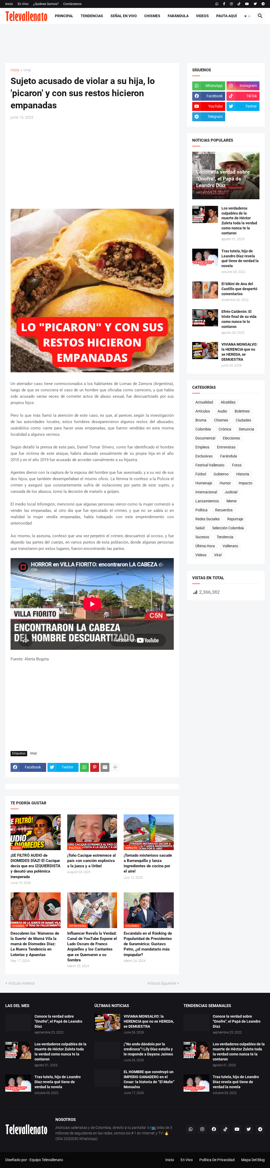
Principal (64, 16)
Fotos (237, 465)
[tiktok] (239, 4)
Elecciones (231, 438)
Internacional (206, 492)
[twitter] (255, 4)
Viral (27, 70)
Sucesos (202, 537)
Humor (225, 483)
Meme (231, 501)
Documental (205, 438)
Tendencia (225, 537)
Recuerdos (224, 510)
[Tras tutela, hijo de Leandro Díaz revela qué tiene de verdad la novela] (205, 257)
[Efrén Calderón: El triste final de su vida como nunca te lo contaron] (205, 317)
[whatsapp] (216, 4)
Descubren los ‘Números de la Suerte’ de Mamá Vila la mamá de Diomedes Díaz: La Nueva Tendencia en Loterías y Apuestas (35, 944)
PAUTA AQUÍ (226, 16)
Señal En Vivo (123, 16)
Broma (200, 420)
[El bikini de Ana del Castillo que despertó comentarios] (205, 290)
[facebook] (213, 1129)
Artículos (202, 411)
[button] (247, 16)
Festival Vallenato (209, 465)
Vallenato (230, 546)
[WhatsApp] (84, 767)
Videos (202, 16)
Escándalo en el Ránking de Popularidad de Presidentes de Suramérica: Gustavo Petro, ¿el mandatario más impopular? (148, 944)
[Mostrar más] (115, 767)
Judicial (231, 492)
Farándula (178, 16)
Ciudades (243, 420)
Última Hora (205, 546)
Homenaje (203, 483)
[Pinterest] (94, 767)
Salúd (200, 528)
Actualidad (204, 402)
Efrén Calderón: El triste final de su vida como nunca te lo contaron (239, 319)
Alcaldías (228, 402)
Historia (242, 474)
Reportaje (235, 519)
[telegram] (263, 4)
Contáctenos (72, 4)
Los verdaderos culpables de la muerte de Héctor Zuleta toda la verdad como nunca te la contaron (239, 220)
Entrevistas (226, 447)
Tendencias (92, 16)
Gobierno (221, 474)
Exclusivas (204, 456)
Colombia (203, 429)
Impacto (245, 483)
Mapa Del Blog (253, 1160)
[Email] (104, 767)
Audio (222, 411)
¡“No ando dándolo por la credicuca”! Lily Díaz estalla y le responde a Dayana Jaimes (148, 1049)
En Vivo (23, 4)
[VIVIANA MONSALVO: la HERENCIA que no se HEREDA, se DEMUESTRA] (205, 350)
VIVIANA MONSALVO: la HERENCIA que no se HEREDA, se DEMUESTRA (239, 351)
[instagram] (231, 4)
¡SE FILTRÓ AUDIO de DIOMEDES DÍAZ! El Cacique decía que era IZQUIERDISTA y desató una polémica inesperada (35, 866)
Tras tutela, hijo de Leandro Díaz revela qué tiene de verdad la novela (240, 258)
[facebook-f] (224, 4)
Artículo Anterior (21, 983)
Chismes (152, 16)
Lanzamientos (207, 501)
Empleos (202, 447)
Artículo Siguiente (161, 983)
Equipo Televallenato (46, 1160)
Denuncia (246, 429)
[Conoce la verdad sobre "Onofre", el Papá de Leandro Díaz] (18, 1022)
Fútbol (200, 474)
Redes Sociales (207, 519)
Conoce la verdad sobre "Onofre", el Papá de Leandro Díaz (58, 1021)
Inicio (9, 4)
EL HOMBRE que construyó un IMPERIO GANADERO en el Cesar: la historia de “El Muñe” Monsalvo (149, 1079)
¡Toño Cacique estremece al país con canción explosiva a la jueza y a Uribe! (91, 861)
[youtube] (247, 4)
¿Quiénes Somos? (46, 4)
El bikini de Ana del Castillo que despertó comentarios (239, 289)
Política (201, 510)
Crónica (225, 429)
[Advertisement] (135, 43)
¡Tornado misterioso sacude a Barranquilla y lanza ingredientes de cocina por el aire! (148, 863)
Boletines (242, 411)
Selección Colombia (228, 528)
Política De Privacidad (217, 1160)
